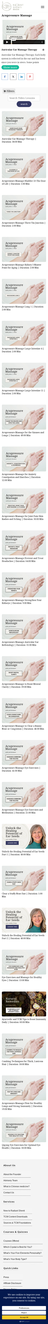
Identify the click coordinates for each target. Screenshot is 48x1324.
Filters (10, 91)
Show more (10, 67)
